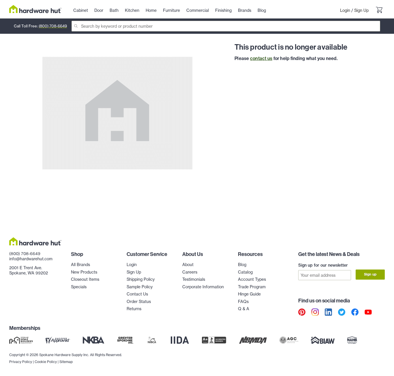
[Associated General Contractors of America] (289, 340)
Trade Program (252, 286)
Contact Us (137, 293)
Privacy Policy (20, 362)
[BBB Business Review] (214, 340)
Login (345, 10)
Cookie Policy (46, 362)
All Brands (80, 264)
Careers (189, 272)
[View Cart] (379, 10)
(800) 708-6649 (53, 26)
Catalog (245, 272)
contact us (261, 58)
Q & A (243, 308)
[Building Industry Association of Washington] (322, 340)
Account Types (252, 279)
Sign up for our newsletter (323, 265)
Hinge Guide (249, 293)
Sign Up (361, 10)
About (188, 264)
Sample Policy (140, 286)
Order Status (139, 301)
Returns (134, 308)
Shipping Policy (141, 279)
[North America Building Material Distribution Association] (253, 340)
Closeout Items (85, 279)
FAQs (243, 301)
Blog (242, 264)
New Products (84, 272)
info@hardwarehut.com (30, 258)
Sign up (370, 274)
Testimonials (193, 279)
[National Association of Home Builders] (352, 340)
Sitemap (66, 362)
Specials (79, 286)
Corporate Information (203, 286)
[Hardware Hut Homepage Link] (35, 9)
